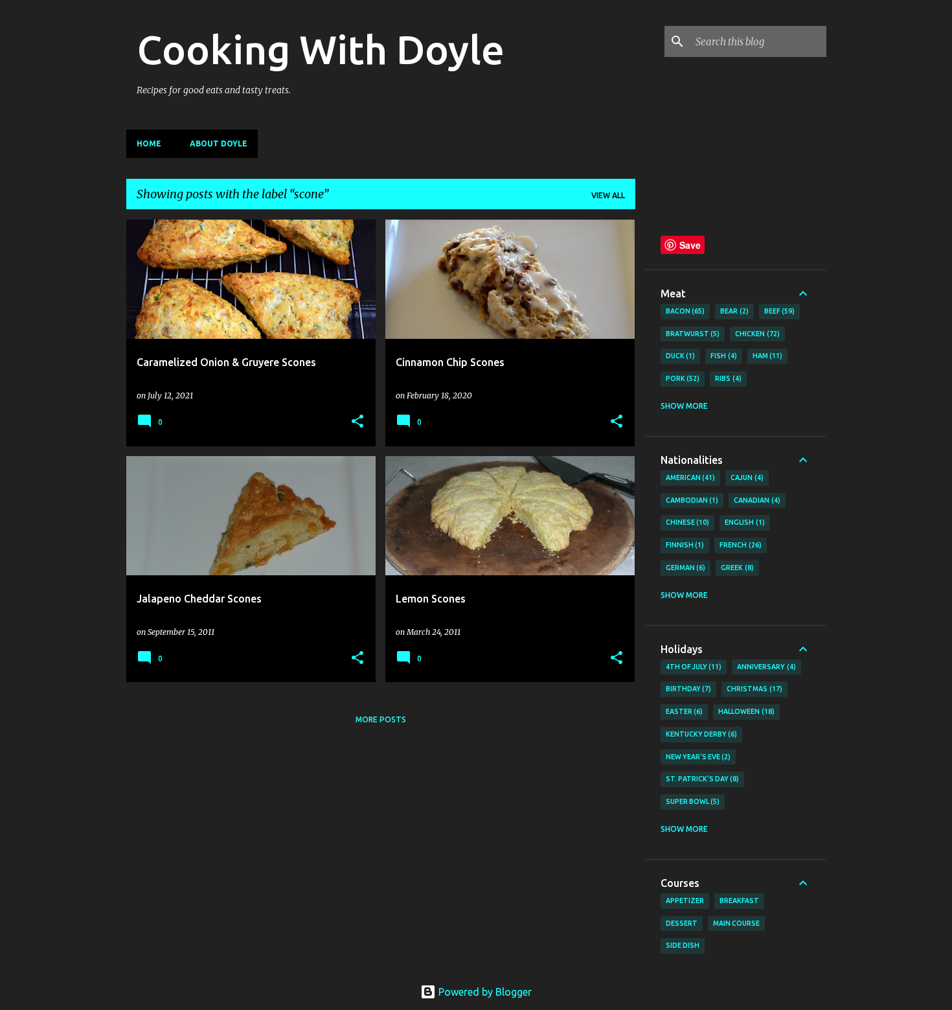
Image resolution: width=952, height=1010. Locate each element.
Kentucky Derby (700, 734)
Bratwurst (692, 334)
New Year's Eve (697, 757)
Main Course (736, 923)
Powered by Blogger (484, 992)
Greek (736, 567)
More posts (381, 719)
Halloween (745, 711)
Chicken (756, 334)
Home (149, 143)
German (684, 567)
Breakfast (739, 900)
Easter (683, 711)
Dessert (681, 923)
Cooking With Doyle (320, 49)
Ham (766, 356)
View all (608, 195)
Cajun (746, 477)
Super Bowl (692, 801)
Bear (733, 311)
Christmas (753, 689)
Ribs (727, 378)
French (739, 545)
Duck (679, 356)
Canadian (756, 500)
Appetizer (685, 900)
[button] (357, 422)
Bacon (684, 311)
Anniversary (765, 667)
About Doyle (218, 143)
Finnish (684, 545)
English (743, 522)
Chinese (686, 522)
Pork (681, 378)
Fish (722, 356)
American (689, 477)
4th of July (693, 667)
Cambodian (691, 500)
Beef (778, 311)
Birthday (687, 689)
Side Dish (682, 945)
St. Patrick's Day (701, 779)
